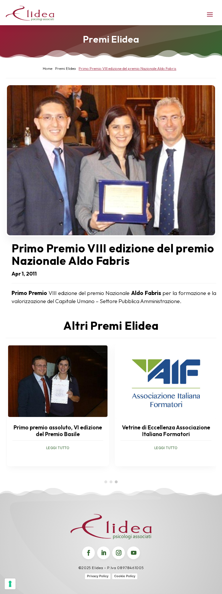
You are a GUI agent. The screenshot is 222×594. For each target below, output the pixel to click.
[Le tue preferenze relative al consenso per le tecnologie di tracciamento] (10, 583)
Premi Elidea (111, 39)
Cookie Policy (124, 576)
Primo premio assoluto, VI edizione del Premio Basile (57, 431)
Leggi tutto (57, 448)
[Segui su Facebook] (88, 552)
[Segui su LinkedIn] (103, 552)
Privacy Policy (97, 576)
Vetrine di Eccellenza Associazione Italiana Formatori (165, 431)
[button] (105, 481)
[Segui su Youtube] (133, 552)
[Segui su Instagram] (118, 552)
